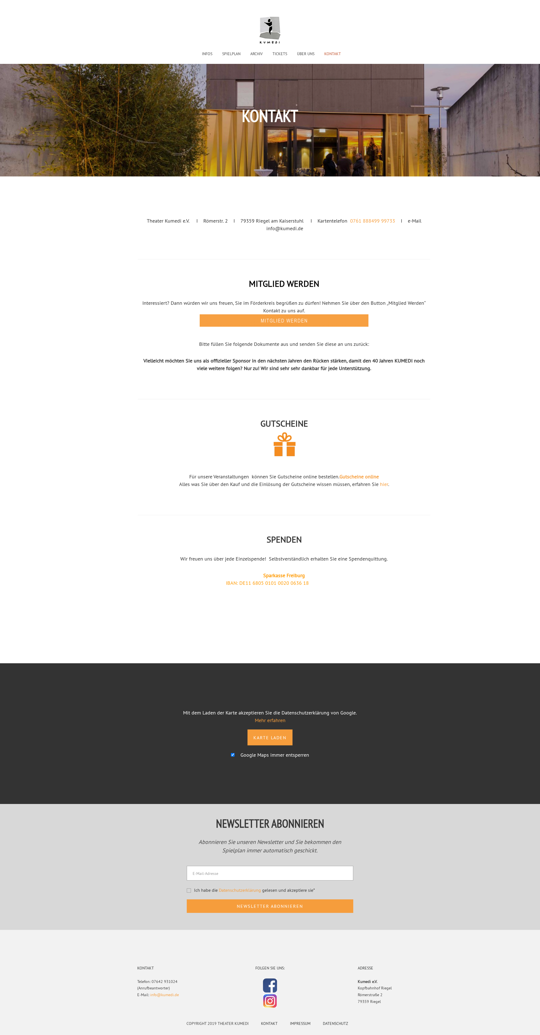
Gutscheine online (359, 476)
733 (391, 221)
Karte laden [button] (270, 737)
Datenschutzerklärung (240, 890)
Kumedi (270, 31)
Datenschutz (335, 1023)
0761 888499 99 (368, 221)
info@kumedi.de (164, 994)
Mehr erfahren (270, 720)
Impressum (300, 1023)
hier (384, 484)
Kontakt (269, 1023)
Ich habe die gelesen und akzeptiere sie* (254, 890)
